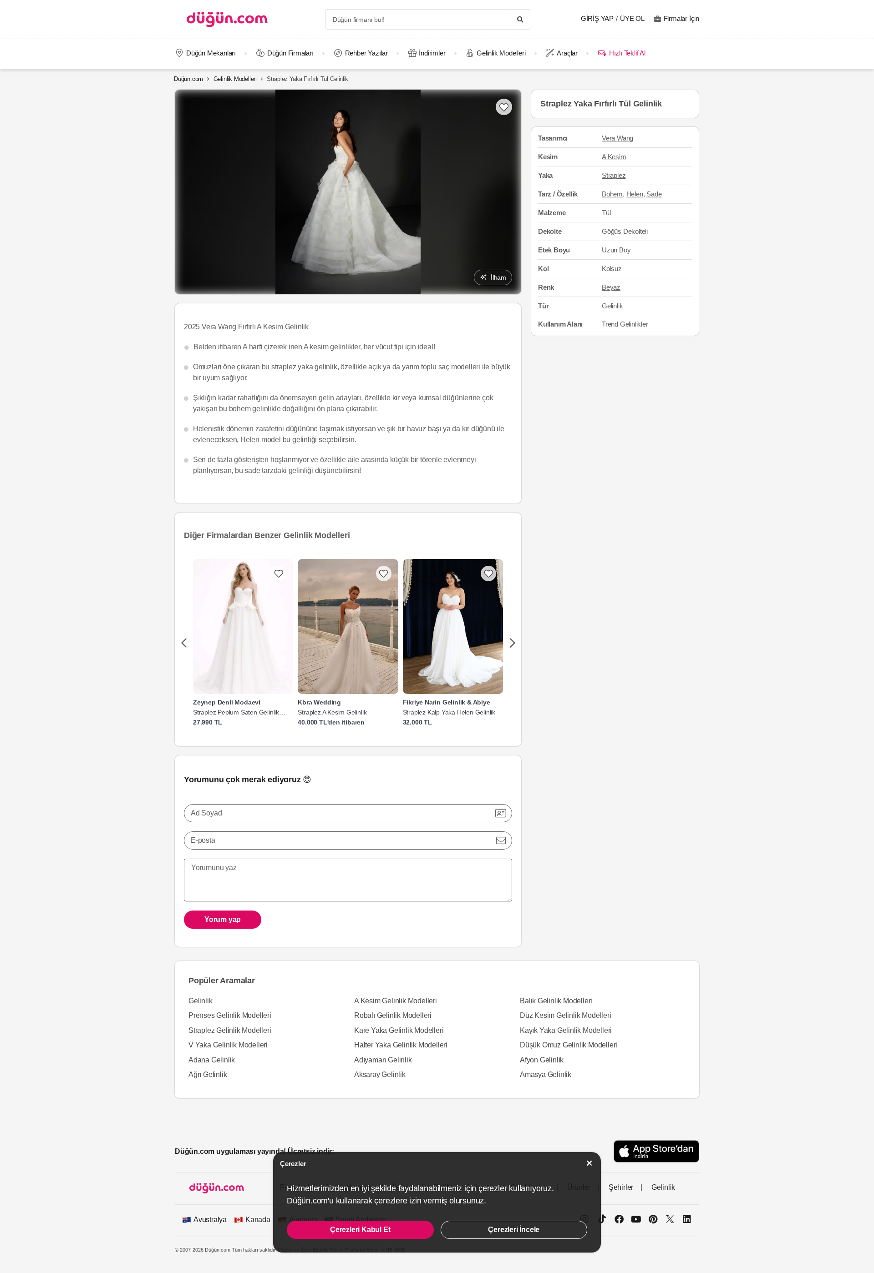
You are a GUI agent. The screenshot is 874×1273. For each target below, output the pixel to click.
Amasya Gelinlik (545, 1074)
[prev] (184, 643)
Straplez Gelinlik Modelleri (229, 1030)
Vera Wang (617, 138)
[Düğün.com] (227, 19)
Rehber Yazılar (366, 53)
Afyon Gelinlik (542, 1060)
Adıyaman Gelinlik (383, 1060)
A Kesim (614, 157)
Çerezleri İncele (513, 1229)
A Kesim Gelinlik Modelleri (395, 1001)
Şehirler (621, 1187)
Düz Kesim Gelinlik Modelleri (565, 1015)
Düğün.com (188, 78)
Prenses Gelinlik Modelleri (229, 1015)
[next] (512, 643)
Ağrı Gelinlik (207, 1074)
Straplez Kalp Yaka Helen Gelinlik (449, 712)
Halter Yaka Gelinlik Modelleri (400, 1045)
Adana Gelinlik (211, 1060)
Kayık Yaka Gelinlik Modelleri (566, 1030)
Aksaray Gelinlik (380, 1074)
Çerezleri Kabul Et (360, 1229)
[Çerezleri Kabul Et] (589, 1163)
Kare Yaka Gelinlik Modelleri (398, 1030)
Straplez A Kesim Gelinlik (332, 712)
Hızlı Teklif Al (627, 53)
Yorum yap (222, 919)
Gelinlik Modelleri (501, 53)
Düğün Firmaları (290, 53)
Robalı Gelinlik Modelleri (393, 1015)
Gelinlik (200, 1001)
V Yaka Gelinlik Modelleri (228, 1045)
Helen (634, 194)
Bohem (612, 194)
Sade (653, 194)
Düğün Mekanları (211, 53)
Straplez (613, 175)
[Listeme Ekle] (278, 573)
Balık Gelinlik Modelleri (556, 1001)
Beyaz (611, 287)
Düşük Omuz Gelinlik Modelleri (568, 1045)
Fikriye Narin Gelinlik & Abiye (446, 702)
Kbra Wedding (319, 702)
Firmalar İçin (681, 18)
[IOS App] (656, 1151)
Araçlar (567, 53)
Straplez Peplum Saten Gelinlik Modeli (236, 712)
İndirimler (432, 53)
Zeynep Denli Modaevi (226, 702)
